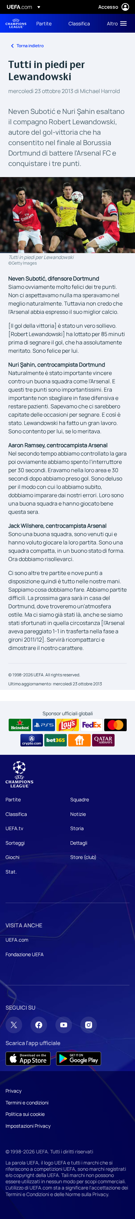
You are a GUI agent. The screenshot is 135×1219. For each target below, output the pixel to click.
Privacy (13, 1090)
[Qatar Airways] (103, 740)
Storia (77, 828)
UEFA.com (17, 939)
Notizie (78, 814)
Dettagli (78, 843)
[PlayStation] (44, 725)
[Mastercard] (115, 725)
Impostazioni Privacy (28, 1125)
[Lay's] (67, 725)
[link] (44, 23)
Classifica (16, 814)
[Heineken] (20, 725)
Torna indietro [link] (30, 46)
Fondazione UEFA (25, 954)
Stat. (11, 871)
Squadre (79, 799)
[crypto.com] (31, 740)
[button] (115, 23)
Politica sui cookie (25, 1114)
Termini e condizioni (27, 1102)
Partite (13, 799)
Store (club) (83, 857)
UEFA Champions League (16, 23)
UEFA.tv (14, 828)
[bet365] (55, 740)
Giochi (12, 857)
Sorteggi (15, 843)
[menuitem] (46, 23)
